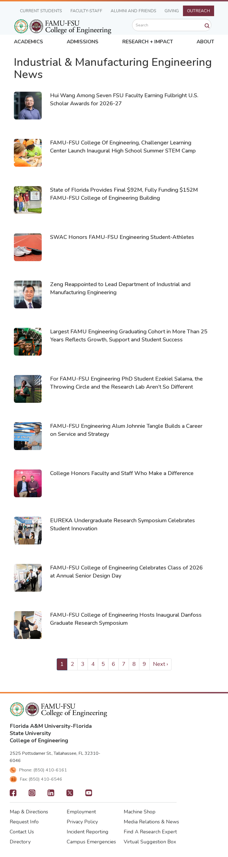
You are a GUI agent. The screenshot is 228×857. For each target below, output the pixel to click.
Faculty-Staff (86, 11)
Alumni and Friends (133, 11)
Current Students (41, 11)
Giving (172, 11)
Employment (81, 811)
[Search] (207, 25)
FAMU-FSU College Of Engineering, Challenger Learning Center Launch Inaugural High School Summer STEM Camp (123, 146)
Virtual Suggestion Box (150, 841)
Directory (20, 841)
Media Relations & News (151, 821)
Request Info (24, 821)
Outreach (198, 11)
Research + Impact (147, 41)
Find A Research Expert (150, 831)
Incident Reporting (87, 831)
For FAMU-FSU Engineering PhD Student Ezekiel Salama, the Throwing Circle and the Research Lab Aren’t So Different (126, 383)
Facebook (13, 794)
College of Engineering (39, 740)
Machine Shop (139, 811)
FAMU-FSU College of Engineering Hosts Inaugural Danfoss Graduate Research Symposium (126, 619)
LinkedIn (51, 794)
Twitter (69, 794)
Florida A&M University (40, 726)
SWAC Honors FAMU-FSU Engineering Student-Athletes (122, 237)
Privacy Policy (82, 821)
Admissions (82, 41)
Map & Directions (29, 811)
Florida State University (51, 729)
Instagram (32, 794)
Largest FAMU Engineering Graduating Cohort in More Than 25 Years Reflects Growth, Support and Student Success (128, 335)
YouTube (88, 794)
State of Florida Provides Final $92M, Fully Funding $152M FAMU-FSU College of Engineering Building (124, 194)
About (205, 41)
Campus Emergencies (91, 841)
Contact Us (22, 831)
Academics (28, 41)
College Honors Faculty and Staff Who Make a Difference (122, 473)
